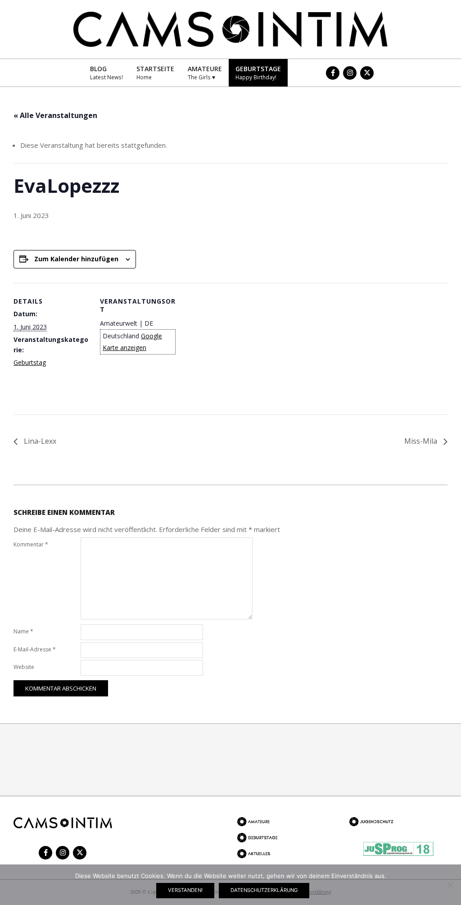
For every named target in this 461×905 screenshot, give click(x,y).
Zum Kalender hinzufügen (76, 259)
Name (23, 631)
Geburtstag (30, 362)
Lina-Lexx (39, 441)
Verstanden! (185, 890)
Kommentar (31, 544)
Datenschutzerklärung (264, 890)
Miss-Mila (421, 441)
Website (24, 667)
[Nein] (449, 884)
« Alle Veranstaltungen (55, 115)
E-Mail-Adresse (35, 649)
